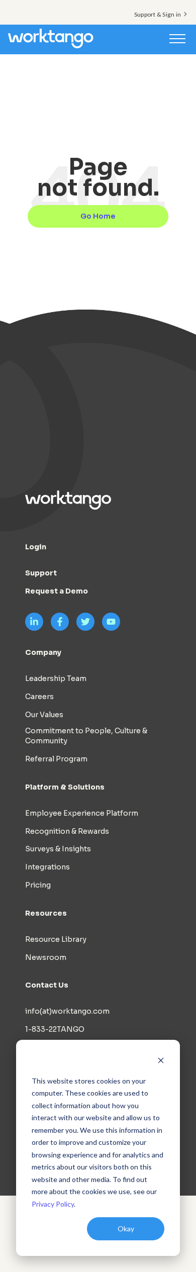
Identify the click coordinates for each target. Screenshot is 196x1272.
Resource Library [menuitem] (55, 939)
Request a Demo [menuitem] (56, 591)
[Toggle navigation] (177, 38)
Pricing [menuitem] (38, 885)
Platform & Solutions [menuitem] (65, 787)
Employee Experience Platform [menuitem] (81, 813)
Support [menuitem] (41, 572)
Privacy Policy (53, 1204)
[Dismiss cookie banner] (160, 1061)
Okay (126, 1228)
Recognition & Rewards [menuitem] (67, 831)
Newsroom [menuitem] (45, 957)
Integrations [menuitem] (47, 866)
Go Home (98, 216)
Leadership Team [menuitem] (55, 678)
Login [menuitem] (35, 546)
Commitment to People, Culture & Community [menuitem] (86, 735)
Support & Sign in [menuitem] (157, 14)
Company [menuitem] (43, 652)
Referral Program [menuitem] (56, 758)
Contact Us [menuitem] (46, 985)
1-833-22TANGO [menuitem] (54, 1029)
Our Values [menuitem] (44, 714)
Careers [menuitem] (39, 696)
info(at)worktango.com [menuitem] (67, 1011)
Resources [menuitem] (46, 913)
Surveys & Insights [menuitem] (58, 848)
